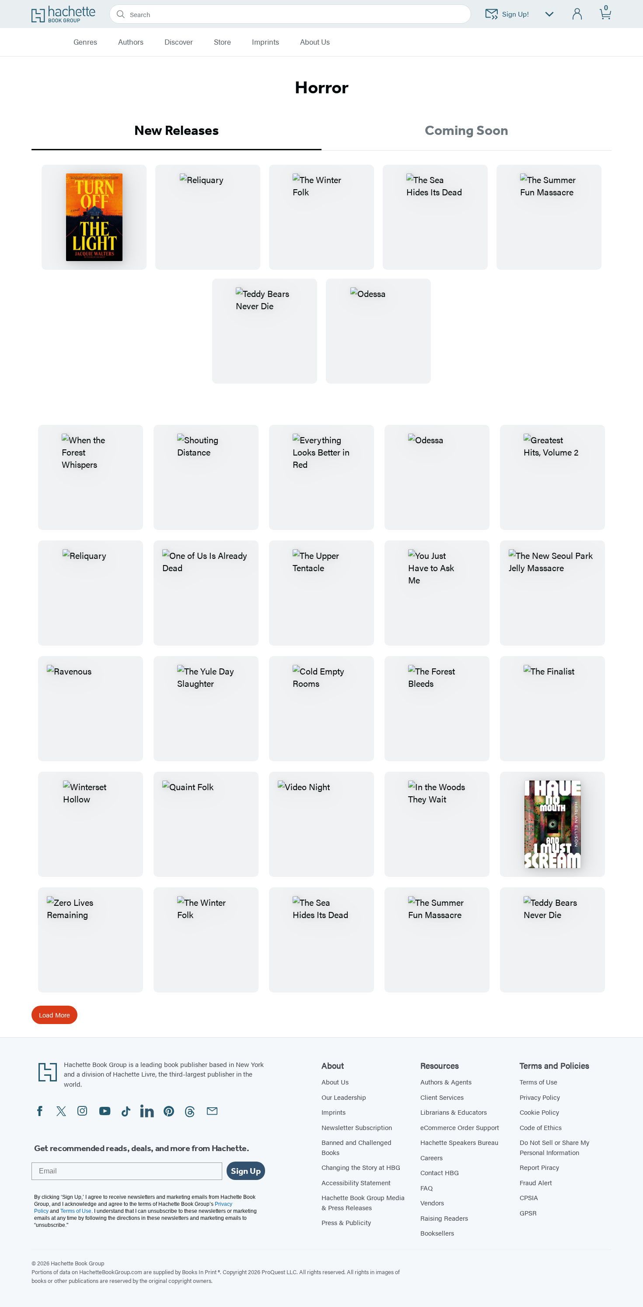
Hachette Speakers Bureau (459, 1142)
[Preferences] (549, 14)
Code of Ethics (541, 1127)
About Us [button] (315, 42)
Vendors (432, 1202)
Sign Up (246, 1171)
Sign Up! (515, 14)
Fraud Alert (536, 1182)
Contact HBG (439, 1172)
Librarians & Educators (453, 1111)
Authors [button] (130, 42)
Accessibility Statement (356, 1182)
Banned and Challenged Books (356, 1147)
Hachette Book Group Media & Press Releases (363, 1202)
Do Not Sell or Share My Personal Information (554, 1147)
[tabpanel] (321, 281)
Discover (178, 42)
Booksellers (437, 1232)
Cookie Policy (539, 1111)
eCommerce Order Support (459, 1127)
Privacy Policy (540, 1097)
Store (222, 42)
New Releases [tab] (176, 130)
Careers (431, 1157)
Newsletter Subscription (357, 1127)
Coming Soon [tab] (466, 130)
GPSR (528, 1212)
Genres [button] (85, 42)
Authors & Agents (446, 1081)
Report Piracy (539, 1167)
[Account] (577, 14)
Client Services (442, 1097)
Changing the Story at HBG (361, 1167)
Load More (54, 1014)
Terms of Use (538, 1081)
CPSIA (529, 1197)
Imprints (265, 42)
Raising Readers (444, 1217)
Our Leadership (344, 1097)
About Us (335, 1081)
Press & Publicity (346, 1222)
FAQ (426, 1187)
